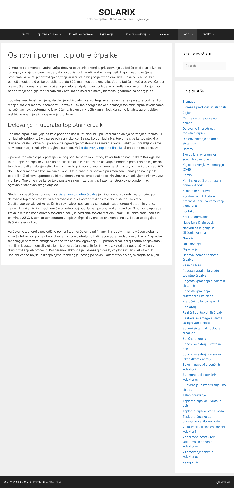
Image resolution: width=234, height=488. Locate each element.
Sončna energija (194, 338)
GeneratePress (51, 482)
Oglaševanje (192, 244)
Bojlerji (187, 113)
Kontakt (188, 211)
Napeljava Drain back (198, 222)
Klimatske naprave (81, 34)
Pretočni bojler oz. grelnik (201, 301)
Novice (188, 238)
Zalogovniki (191, 462)
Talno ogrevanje (194, 395)
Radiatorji (190, 307)
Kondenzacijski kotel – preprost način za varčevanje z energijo (204, 201)
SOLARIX (117, 12)
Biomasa (189, 101)
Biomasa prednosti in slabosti (204, 107)
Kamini (188, 175)
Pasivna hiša (192, 265)
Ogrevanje (190, 249)
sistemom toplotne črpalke (77, 194)
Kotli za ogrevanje (196, 217)
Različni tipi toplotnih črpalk (202, 312)
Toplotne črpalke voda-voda (203, 411)
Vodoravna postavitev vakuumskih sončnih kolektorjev (199, 441)
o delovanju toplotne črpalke (102, 148)
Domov (24, 34)
